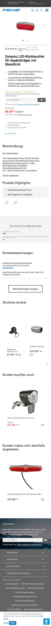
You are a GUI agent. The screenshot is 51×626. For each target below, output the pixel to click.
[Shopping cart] (36, 10)
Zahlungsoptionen (35, 588)
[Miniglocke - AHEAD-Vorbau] (19, 354)
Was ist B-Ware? (14, 609)
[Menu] (47, 10)
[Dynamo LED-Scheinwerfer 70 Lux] (42, 425)
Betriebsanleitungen (33, 609)
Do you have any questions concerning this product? (8, 203)
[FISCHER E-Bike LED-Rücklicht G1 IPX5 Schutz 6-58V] (25, 476)
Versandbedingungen (15, 588)
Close (6, 623)
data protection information (29, 104)
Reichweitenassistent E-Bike (24, 605)
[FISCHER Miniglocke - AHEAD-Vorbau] (14, 332)
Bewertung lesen (22, 48)
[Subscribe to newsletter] (45, 540)
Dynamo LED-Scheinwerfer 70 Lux (20, 418)
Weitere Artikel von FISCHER (16, 203)
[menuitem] (47, 10)
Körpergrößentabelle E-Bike (24, 597)
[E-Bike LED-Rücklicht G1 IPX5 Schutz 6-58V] (42, 499)
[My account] (41, 10)
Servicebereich (11, 584)
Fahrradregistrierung (24, 592)
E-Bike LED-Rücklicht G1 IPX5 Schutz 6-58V (24, 494)
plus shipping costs (24, 115)
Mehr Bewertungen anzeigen (25, 289)
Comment (11, 134)
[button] (46, 621)
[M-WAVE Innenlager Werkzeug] (37, 329)
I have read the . (23, 104)
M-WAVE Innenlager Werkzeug (37, 346)
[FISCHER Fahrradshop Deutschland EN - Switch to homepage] (12, 10)
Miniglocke (12, 351)
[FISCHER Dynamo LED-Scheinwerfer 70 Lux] (25, 400)
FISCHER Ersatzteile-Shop (32, 584)
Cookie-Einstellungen (24, 601)
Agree (12, 623)
